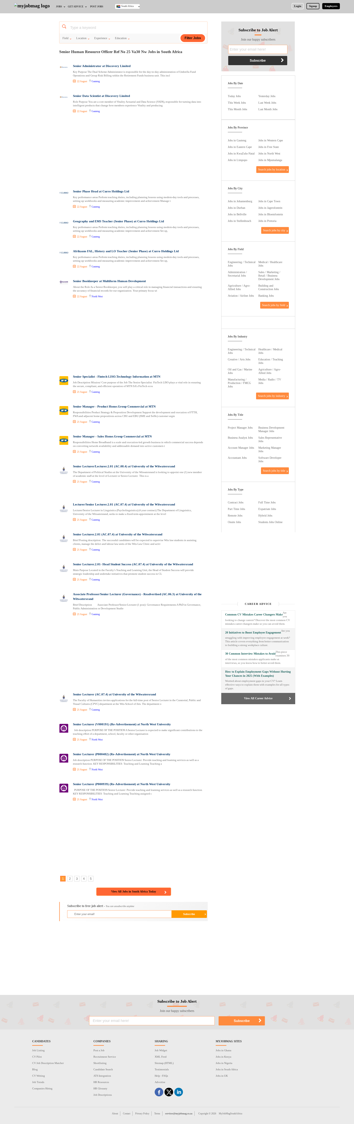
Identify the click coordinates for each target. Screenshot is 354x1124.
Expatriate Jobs (267, 509)
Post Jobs (96, 6)
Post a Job (98, 1050)
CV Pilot (37, 1056)
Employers (331, 6)
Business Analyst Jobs (240, 437)
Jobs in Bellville (237, 214)
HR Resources (101, 1082)
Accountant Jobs (237, 457)
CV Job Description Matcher (48, 1063)
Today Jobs (234, 96)
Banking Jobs (266, 295)
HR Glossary (100, 1088)
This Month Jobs (237, 109)
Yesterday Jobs (266, 96)
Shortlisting (100, 1063)
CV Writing (38, 1075)
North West (97, 296)
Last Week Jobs (267, 102)
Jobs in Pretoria (267, 221)
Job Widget (161, 1050)
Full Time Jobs (267, 502)
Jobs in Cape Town (269, 201)
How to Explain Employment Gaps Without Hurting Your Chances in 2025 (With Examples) (258, 673)
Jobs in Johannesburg (240, 201)
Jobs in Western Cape (270, 140)
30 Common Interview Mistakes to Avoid (250, 653)
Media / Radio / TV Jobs (269, 381)
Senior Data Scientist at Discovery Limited (101, 96)
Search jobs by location (271, 169)
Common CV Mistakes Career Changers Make (254, 614)
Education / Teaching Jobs (270, 361)
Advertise (160, 1082)
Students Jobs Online (270, 522)
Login (297, 6)
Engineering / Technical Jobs (241, 263)
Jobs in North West (269, 153)
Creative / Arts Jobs (239, 359)
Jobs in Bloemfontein (270, 214)
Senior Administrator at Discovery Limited (101, 66)
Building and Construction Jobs (268, 287)
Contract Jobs (235, 502)
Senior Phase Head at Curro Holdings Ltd (101, 191)
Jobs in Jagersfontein (270, 207)
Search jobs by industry (271, 395)
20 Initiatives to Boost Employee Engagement (253, 632)
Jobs (59, 6)
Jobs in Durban (236, 207)
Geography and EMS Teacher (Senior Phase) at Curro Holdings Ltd (118, 221)
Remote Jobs (235, 515)
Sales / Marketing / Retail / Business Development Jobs (269, 275)
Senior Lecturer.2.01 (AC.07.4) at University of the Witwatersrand (117, 534)
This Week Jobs (237, 102)
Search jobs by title (274, 470)
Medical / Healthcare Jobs (270, 263)
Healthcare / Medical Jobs (270, 351)
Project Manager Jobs (240, 427)
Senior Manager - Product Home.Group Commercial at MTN (114, 406)
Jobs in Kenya (223, 1056)
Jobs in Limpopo (237, 160)
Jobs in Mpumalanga (270, 160)
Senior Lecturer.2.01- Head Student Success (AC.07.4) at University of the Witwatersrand (133, 564)
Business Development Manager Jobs (271, 429)
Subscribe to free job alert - (100, 906)
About (115, 1113)
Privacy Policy (142, 1113)
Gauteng (96, 81)
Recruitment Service (104, 1056)
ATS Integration (102, 1075)
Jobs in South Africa (227, 1069)
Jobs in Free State (268, 147)
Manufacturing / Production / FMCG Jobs (239, 383)
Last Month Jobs (267, 109)
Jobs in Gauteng (237, 140)
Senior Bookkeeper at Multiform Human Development (109, 281)
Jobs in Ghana (223, 1050)
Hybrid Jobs (265, 515)
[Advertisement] (133, 152)
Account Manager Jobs (241, 447)
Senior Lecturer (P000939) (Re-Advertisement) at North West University (121, 784)
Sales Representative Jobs (270, 439)
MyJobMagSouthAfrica (230, 1113)
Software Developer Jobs (269, 459)
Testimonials (162, 1069)
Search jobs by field (273, 305)
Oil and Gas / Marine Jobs (240, 371)
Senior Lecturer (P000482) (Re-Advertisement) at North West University (121, 754)
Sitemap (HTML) (164, 1063)
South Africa (127, 6)
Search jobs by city (274, 230)
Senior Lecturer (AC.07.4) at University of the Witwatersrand (114, 694)
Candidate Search (103, 1069)
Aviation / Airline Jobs (241, 295)
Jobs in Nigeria (224, 1063)
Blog (35, 1069)
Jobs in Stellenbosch (239, 221)
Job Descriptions (102, 1094)
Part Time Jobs (236, 509)
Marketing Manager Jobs (269, 449)
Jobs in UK (222, 1075)
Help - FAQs (161, 1075)
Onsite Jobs (234, 522)
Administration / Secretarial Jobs (237, 273)
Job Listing (38, 1050)
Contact (126, 1113)
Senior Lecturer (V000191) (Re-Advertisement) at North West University (122, 724)
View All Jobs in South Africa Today (133, 891)
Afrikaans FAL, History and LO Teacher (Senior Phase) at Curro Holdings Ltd (126, 251)
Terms (157, 1113)
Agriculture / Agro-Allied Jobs (239, 287)
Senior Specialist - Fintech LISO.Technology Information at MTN (116, 376)
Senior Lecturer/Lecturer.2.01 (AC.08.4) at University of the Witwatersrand (124, 466)
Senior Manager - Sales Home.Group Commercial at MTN (112, 436)
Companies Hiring (42, 1088)
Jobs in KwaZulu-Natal (241, 153)
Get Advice (75, 6)
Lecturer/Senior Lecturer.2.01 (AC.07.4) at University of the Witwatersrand (124, 504)
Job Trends (38, 1082)
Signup (313, 6)
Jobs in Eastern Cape (240, 147)
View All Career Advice (258, 698)
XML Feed (161, 1056)
